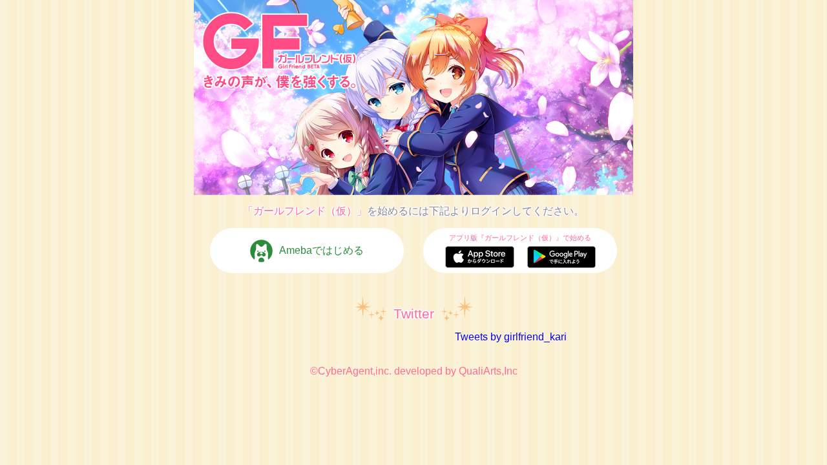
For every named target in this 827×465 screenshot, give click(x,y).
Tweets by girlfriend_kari (511, 336)
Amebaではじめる (321, 250)
